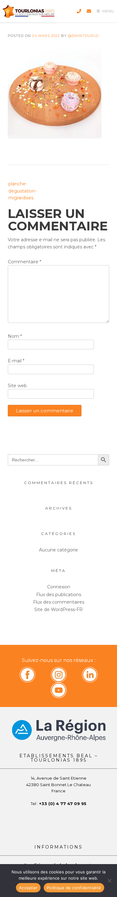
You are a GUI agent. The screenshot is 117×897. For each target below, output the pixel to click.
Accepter (28, 887)
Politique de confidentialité (74, 887)
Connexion (58, 587)
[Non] (109, 880)
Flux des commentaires (58, 602)
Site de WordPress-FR (58, 609)
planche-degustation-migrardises (22, 191)
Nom (15, 336)
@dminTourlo (83, 36)
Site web (17, 385)
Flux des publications (58, 594)
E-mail (16, 361)
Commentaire (24, 262)
